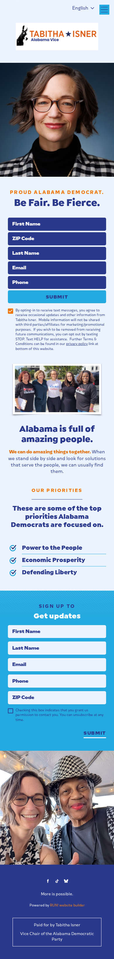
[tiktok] (57, 881)
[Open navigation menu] (104, 10)
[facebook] (48, 881)
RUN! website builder (67, 905)
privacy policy (77, 344)
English (80, 8)
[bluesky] (66, 881)
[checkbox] (10, 311)
